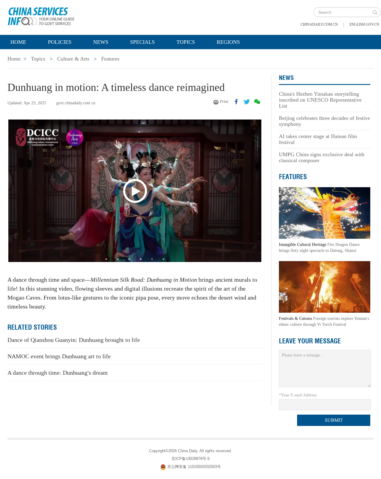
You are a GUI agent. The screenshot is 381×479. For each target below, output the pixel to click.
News (100, 42)
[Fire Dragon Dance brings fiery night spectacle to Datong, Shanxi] (325, 212)
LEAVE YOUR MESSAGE (310, 341)
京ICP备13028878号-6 (190, 458)
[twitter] (247, 102)
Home (18, 42)
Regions (228, 42)
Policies (59, 42)
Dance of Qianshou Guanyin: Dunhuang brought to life (73, 340)
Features (110, 59)
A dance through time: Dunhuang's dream (57, 372)
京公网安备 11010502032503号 (194, 467)
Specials (142, 42)
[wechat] (257, 102)
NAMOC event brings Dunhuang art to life (59, 356)
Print (224, 101)
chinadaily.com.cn (319, 24)
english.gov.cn (364, 24)
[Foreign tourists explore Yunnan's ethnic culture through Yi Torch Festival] (325, 286)
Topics (186, 42)
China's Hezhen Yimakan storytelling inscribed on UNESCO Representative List (320, 100)
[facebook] (236, 102)
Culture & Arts (73, 59)
